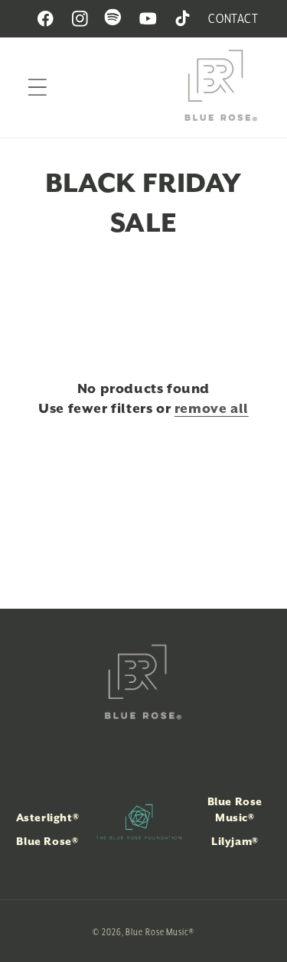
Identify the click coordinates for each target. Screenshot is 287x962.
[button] (37, 87)
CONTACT (233, 18)
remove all (211, 408)
